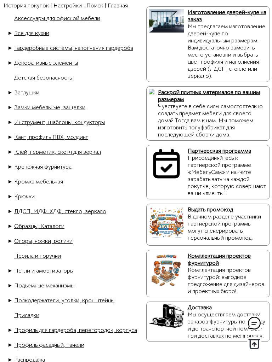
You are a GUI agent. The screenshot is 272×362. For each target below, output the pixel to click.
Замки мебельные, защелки (49, 107)
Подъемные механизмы (44, 285)
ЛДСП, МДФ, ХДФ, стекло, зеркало (60, 211)
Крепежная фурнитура (43, 166)
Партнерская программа (219, 150)
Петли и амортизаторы (44, 270)
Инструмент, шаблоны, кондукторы (59, 122)
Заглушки (26, 92)
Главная (118, 5)
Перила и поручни (37, 255)
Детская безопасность (43, 77)
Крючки (24, 196)
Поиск (94, 5)
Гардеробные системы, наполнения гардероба (73, 48)
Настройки (67, 5)
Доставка (200, 307)
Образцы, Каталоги (39, 226)
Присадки (26, 315)
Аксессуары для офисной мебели (57, 18)
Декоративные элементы (46, 62)
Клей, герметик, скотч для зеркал (57, 152)
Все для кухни (31, 33)
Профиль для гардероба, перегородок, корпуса (75, 330)
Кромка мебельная (38, 181)
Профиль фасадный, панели (49, 345)
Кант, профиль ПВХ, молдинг (51, 137)
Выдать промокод (210, 209)
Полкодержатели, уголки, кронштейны (64, 300)
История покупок (26, 5)
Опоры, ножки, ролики (43, 241)
